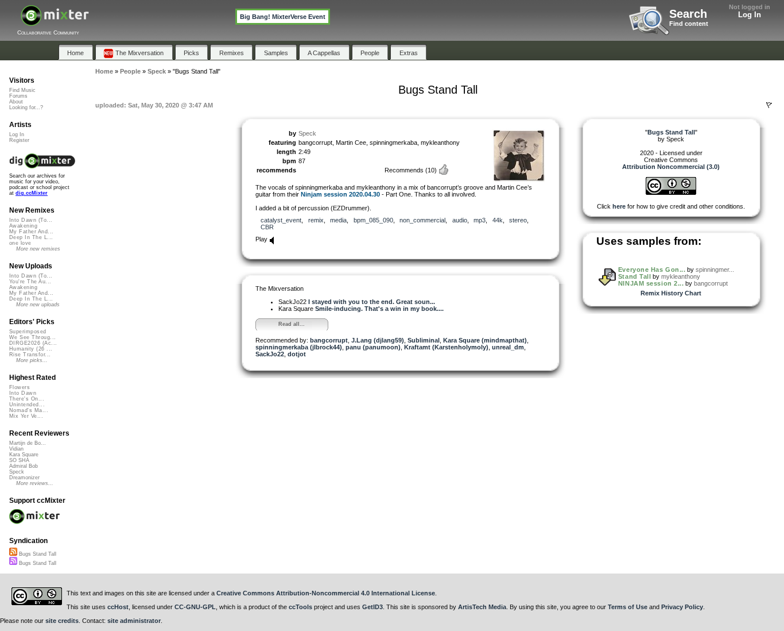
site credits (62, 620)
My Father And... (31, 231)
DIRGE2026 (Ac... (33, 343)
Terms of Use (627, 606)
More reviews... (34, 483)
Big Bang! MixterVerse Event (282, 16)
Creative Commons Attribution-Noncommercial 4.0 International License (325, 593)
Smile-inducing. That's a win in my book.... (379, 308)
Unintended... (27, 404)
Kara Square (23, 454)
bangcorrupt (329, 340)
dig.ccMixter (31, 193)
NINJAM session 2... (651, 283)
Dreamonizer (24, 477)
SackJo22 (269, 354)
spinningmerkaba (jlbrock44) (298, 347)
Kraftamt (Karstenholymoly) (446, 347)
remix (316, 220)
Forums (18, 96)
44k (497, 220)
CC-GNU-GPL (195, 606)
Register (19, 140)
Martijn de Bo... (27, 443)
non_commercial (422, 220)
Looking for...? (26, 107)
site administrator (134, 620)
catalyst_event (281, 220)
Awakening (23, 226)
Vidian (16, 449)
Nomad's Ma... (28, 410)
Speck (307, 133)
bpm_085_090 (373, 220)
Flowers (19, 387)
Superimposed (27, 331)
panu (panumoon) (373, 347)
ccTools (300, 606)
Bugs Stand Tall (36, 554)
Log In (749, 14)
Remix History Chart (671, 293)
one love (20, 243)
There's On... (26, 399)
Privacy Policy (682, 606)
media (338, 220)
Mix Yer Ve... (26, 416)
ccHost (118, 606)
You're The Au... (30, 281)
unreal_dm (508, 347)
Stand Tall (634, 276)
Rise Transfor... (30, 354)
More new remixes (38, 249)
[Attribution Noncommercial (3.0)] (671, 192)
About (16, 102)
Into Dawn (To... (30, 220)
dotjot (297, 354)
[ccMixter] (54, 21)
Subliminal (423, 340)
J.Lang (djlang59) (377, 340)
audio (459, 220)
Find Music (22, 90)
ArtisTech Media (482, 606)
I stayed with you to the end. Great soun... (371, 301)
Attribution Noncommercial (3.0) (671, 166)
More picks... (32, 360)
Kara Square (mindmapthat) (485, 340)
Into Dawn (22, 393)
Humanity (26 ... (30, 349)
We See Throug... (32, 337)
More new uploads (38, 304)
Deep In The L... (31, 237)
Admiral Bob (23, 466)
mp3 (479, 220)
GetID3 (372, 606)
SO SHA (19, 460)
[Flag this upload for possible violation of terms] (769, 105)
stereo (518, 220)
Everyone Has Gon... (651, 269)
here (619, 206)
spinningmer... (715, 269)
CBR (267, 227)
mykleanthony (680, 276)
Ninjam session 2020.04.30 (340, 194)
